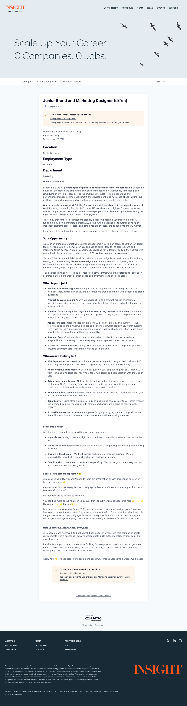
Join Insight (11, 649)
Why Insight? (111, 8)
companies (47, 81)
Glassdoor (48, 504)
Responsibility (72, 649)
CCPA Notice (113, 691)
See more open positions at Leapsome (93, 595)
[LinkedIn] (174, 640)
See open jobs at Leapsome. (63, 118)
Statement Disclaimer (78, 691)
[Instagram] (180, 640)
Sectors (173, 8)
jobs (26, 81)
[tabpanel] (93, 370)
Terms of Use (33, 691)
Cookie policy (100, 625)
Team (140, 8)
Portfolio (127, 8)
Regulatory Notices (98, 691)
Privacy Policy (46, 691)
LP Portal (40, 649)
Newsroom (41, 645)
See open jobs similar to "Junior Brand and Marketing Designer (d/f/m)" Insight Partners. (90, 122)
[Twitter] (168, 640)
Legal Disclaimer (61, 691)
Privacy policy (87, 625)
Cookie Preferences (13, 695)
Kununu (67, 504)
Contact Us (11, 645)
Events (161, 8)
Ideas (150, 8)
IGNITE (68, 645)
